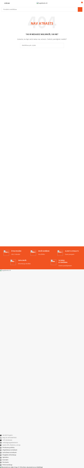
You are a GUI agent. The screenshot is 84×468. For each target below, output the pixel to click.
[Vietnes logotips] (42, 3)
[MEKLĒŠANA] (80, 9)
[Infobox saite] (15, 253)
